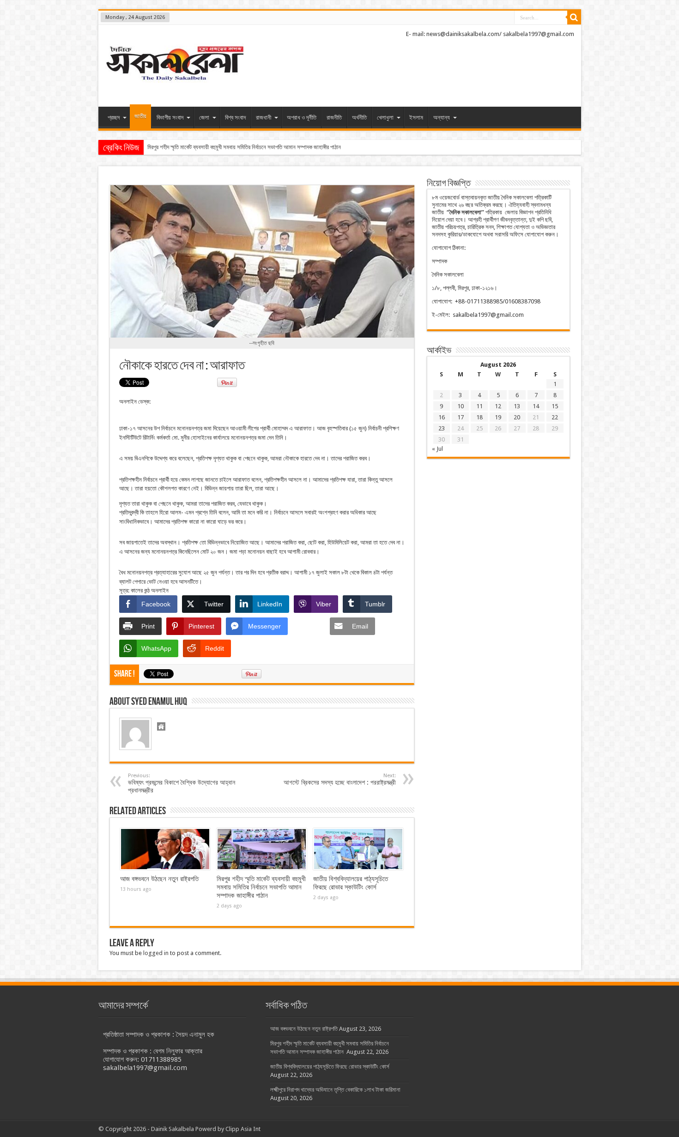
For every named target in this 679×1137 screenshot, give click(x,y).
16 (441, 417)
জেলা (204, 117)
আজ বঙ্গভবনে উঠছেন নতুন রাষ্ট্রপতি (159, 879)
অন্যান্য (441, 117)
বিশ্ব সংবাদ (235, 117)
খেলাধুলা (385, 117)
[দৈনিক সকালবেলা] (174, 84)
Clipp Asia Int (243, 1128)
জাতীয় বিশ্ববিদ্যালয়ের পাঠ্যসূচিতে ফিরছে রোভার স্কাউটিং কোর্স (350, 883)
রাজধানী (263, 117)
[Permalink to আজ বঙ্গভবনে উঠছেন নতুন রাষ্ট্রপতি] (165, 849)
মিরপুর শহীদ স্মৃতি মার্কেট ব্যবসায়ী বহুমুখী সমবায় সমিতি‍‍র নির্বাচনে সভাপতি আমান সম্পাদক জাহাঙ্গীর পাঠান (261, 887)
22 (555, 417)
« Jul (437, 448)
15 (555, 406)
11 (479, 406)
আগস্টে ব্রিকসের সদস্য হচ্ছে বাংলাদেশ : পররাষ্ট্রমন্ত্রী (340, 779)
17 (460, 417)
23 (441, 428)
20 (517, 417)
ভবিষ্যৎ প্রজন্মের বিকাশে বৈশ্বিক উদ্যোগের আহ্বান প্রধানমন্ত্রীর (181, 783)
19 (498, 417)
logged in (156, 953)
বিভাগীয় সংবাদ (170, 117)
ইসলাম (416, 117)
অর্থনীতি (359, 117)
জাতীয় (140, 116)
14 (536, 406)
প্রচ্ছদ (114, 117)
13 (517, 406)
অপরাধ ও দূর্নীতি (301, 117)
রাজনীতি (334, 117)
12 (498, 406)
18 (479, 417)
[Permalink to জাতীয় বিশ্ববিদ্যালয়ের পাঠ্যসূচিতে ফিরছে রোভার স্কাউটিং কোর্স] (358, 849)
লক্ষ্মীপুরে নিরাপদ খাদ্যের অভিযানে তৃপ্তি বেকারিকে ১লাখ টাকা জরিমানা (335, 1089)
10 (460, 406)
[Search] (574, 17)
